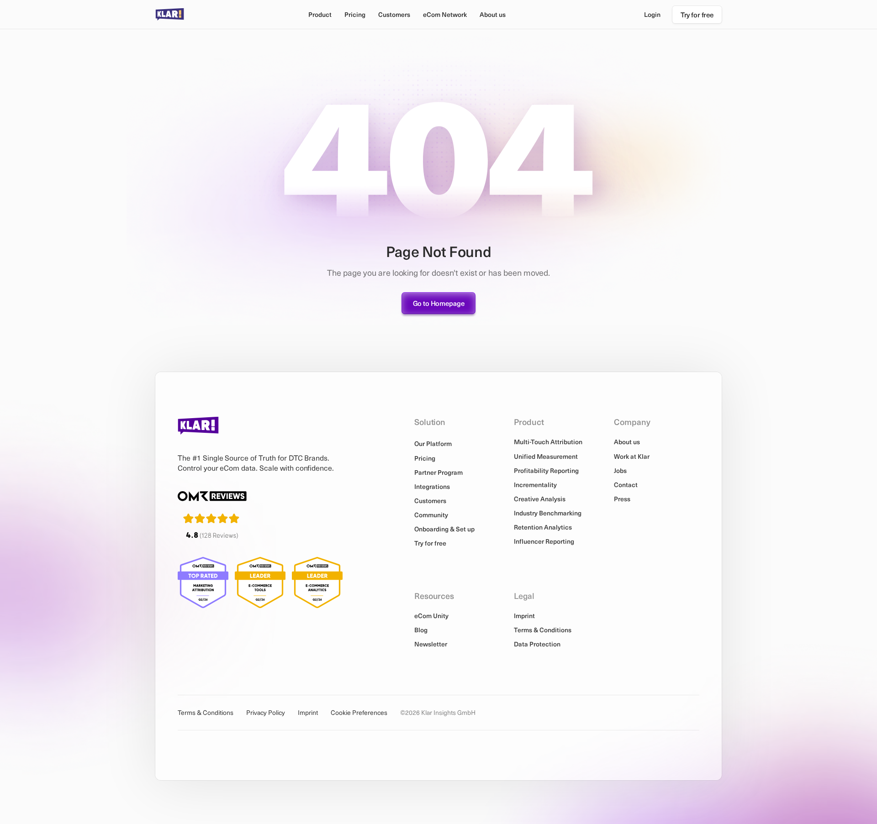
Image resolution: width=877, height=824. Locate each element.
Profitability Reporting (546, 470)
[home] (169, 14)
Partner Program (438, 472)
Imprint (524, 615)
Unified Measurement (546, 456)
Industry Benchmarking (547, 513)
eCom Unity (431, 615)
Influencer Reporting (544, 541)
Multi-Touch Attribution (548, 441)
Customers (394, 14)
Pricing (354, 14)
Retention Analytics (543, 527)
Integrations (432, 486)
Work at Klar (632, 456)
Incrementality (535, 484)
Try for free (430, 543)
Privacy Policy (265, 712)
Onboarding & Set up (444, 529)
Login (652, 14)
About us (627, 441)
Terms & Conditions (542, 630)
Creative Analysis (539, 499)
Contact (626, 484)
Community (431, 515)
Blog (421, 630)
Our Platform (433, 443)
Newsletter (430, 644)
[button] (320, 14)
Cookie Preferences (359, 712)
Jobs (620, 470)
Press (622, 499)
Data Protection (537, 644)
